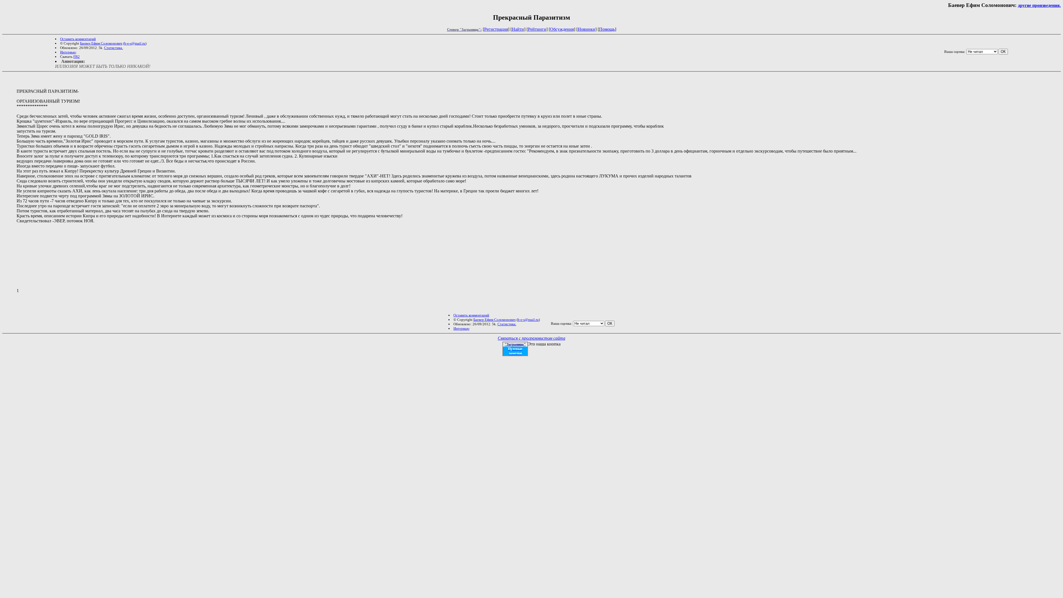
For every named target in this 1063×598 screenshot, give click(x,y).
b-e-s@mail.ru (134, 43)
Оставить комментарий (78, 39)
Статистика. (113, 48)
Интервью (68, 52)
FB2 (76, 57)
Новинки (586, 29)
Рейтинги (537, 29)
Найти (518, 29)
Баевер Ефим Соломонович (101, 43)
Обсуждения (562, 29)
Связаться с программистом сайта (531, 338)
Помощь (607, 29)
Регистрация (496, 29)
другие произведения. (1039, 5)
